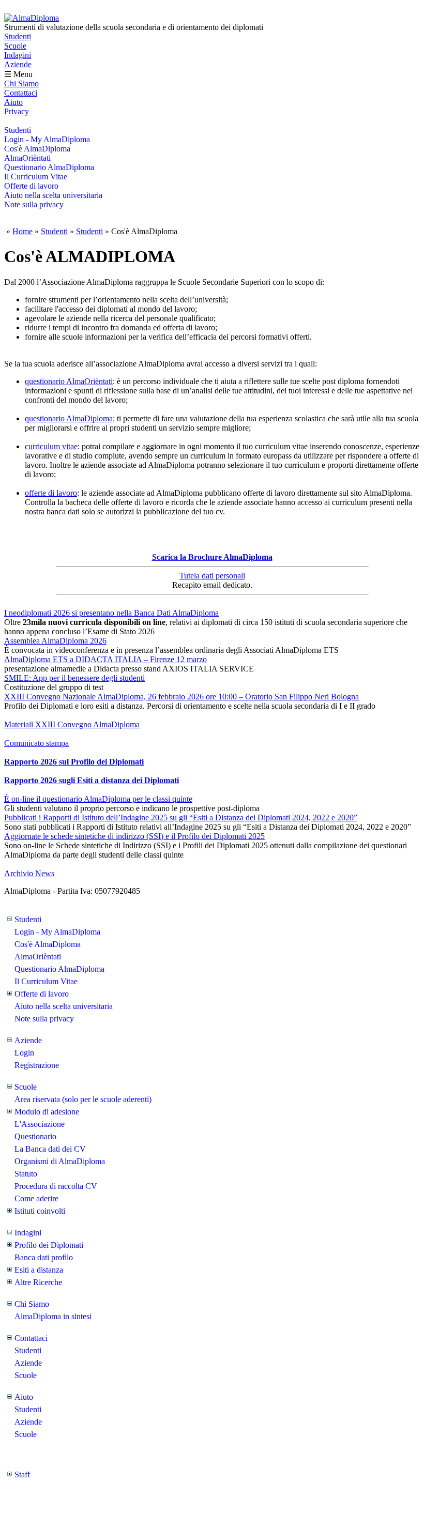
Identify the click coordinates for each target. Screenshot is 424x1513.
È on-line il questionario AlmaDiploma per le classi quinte (98, 798)
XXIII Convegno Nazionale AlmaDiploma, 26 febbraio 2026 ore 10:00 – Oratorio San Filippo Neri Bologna (181, 696)
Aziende (18, 64)
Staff (22, 1474)
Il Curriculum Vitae (35, 176)
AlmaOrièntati (27, 158)
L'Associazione (39, 1124)
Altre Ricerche (38, 1282)
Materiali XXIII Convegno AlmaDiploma (72, 724)
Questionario (35, 1136)
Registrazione (36, 1065)
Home (22, 231)
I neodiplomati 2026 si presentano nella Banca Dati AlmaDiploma (111, 612)
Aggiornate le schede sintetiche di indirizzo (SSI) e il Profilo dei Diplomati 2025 (134, 836)
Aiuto (13, 102)
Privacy (16, 111)
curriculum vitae (51, 446)
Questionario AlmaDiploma (49, 167)
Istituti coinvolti (39, 1210)
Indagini (17, 55)
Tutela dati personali (212, 575)
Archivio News (29, 873)
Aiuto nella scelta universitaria (53, 195)
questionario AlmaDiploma (69, 418)
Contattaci (20, 92)
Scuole (15, 45)
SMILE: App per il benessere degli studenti (74, 678)
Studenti (17, 36)
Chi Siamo (21, 83)
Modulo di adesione (46, 1111)
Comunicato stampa (36, 743)
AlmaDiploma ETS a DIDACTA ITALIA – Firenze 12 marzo (105, 659)
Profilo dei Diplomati (48, 1245)
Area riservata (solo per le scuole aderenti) (83, 1099)
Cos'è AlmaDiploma (37, 148)
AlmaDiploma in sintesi (53, 1316)
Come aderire (36, 1198)
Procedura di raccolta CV (55, 1186)
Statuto (25, 1173)
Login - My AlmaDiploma (47, 139)
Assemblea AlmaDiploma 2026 (55, 640)
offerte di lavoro (51, 492)
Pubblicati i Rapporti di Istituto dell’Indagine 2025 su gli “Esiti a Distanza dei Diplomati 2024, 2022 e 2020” (180, 817)
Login (24, 1052)
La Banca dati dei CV (50, 1148)
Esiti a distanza (38, 1269)
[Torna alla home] (31, 17)
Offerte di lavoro (31, 185)
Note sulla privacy (34, 204)
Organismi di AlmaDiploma (59, 1161)
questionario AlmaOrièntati (69, 381)
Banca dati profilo (43, 1257)
